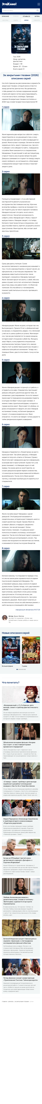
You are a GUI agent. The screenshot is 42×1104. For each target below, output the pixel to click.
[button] (17, 669)
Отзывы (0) (26, 16)
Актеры (37, 16)
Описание (5, 16)
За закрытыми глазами (22, 1001)
